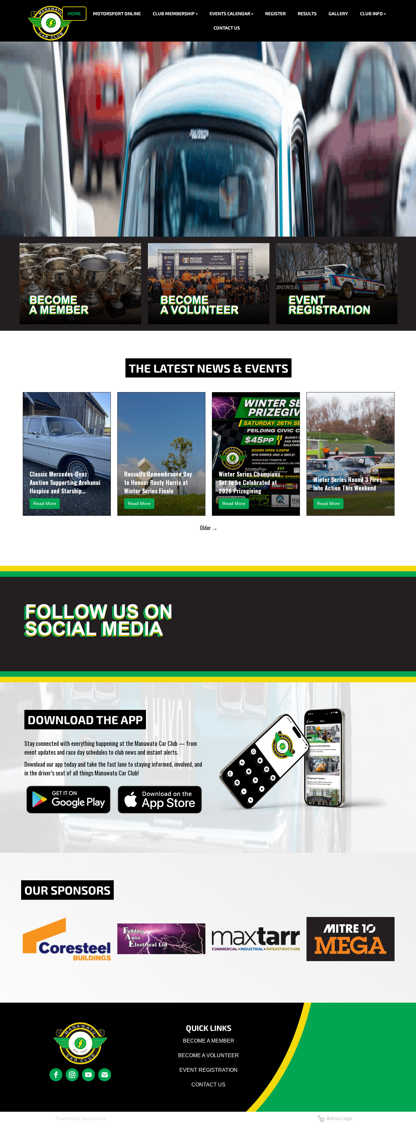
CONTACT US (208, 1084)
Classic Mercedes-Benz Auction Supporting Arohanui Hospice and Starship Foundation (65, 482)
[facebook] (55, 1074)
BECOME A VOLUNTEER (208, 1055)
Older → (208, 528)
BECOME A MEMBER (208, 1041)
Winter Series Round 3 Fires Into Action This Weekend (347, 483)
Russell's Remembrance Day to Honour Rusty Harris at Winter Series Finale (158, 482)
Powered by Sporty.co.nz (81, 1118)
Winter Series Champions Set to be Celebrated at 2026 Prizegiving (249, 482)
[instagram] (72, 1074)
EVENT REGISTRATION (208, 1070)
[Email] (104, 1074)
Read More (44, 503)
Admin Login (338, 1118)
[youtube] (88, 1074)
